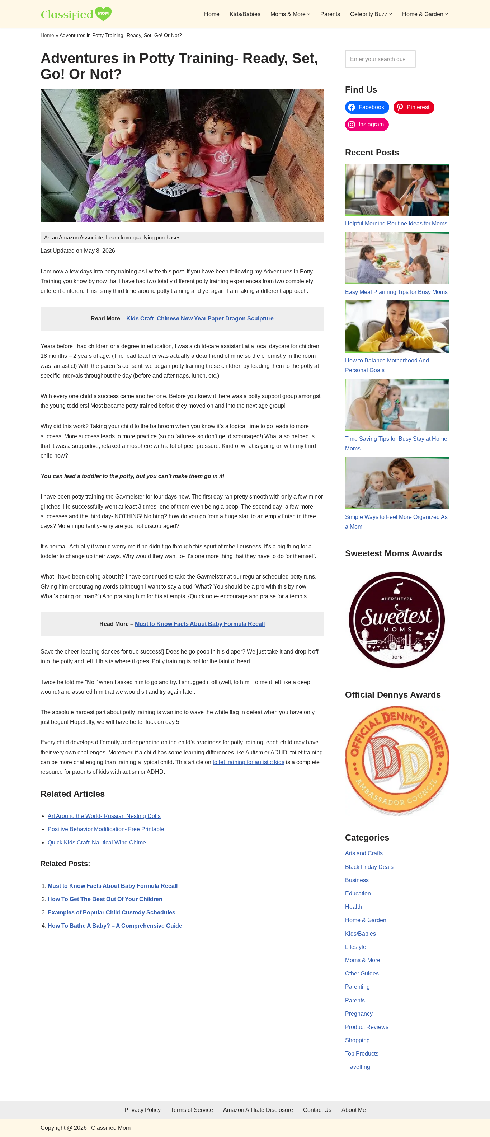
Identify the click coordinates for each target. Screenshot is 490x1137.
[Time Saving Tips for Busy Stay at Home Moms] (397, 406)
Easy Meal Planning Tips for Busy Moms (396, 292)
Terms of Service (192, 1110)
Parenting (357, 987)
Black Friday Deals (369, 867)
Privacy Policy (142, 1110)
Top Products (361, 1054)
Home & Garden (365, 920)
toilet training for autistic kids (248, 762)
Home (212, 14)
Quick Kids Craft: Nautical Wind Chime (97, 842)
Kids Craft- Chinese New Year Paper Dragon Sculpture (200, 318)
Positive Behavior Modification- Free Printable (106, 829)
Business (357, 880)
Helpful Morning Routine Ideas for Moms (396, 223)
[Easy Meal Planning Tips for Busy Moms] (397, 259)
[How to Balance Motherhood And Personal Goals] (397, 328)
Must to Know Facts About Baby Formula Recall (200, 624)
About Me (353, 1110)
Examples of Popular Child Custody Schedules (111, 912)
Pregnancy (359, 1014)
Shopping (357, 1040)
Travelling (357, 1067)
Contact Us (317, 1110)
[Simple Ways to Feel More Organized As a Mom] (397, 485)
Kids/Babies (245, 14)
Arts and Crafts (364, 853)
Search (434, 59)
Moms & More (362, 960)
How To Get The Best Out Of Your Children (105, 899)
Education (358, 893)
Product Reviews (366, 1027)
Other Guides (362, 973)
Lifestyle (355, 947)
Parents (330, 14)
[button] (308, 14)
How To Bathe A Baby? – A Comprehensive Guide (115, 926)
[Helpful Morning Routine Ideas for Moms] (397, 191)
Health (353, 907)
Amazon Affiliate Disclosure (258, 1110)
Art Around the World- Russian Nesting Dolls (104, 816)
